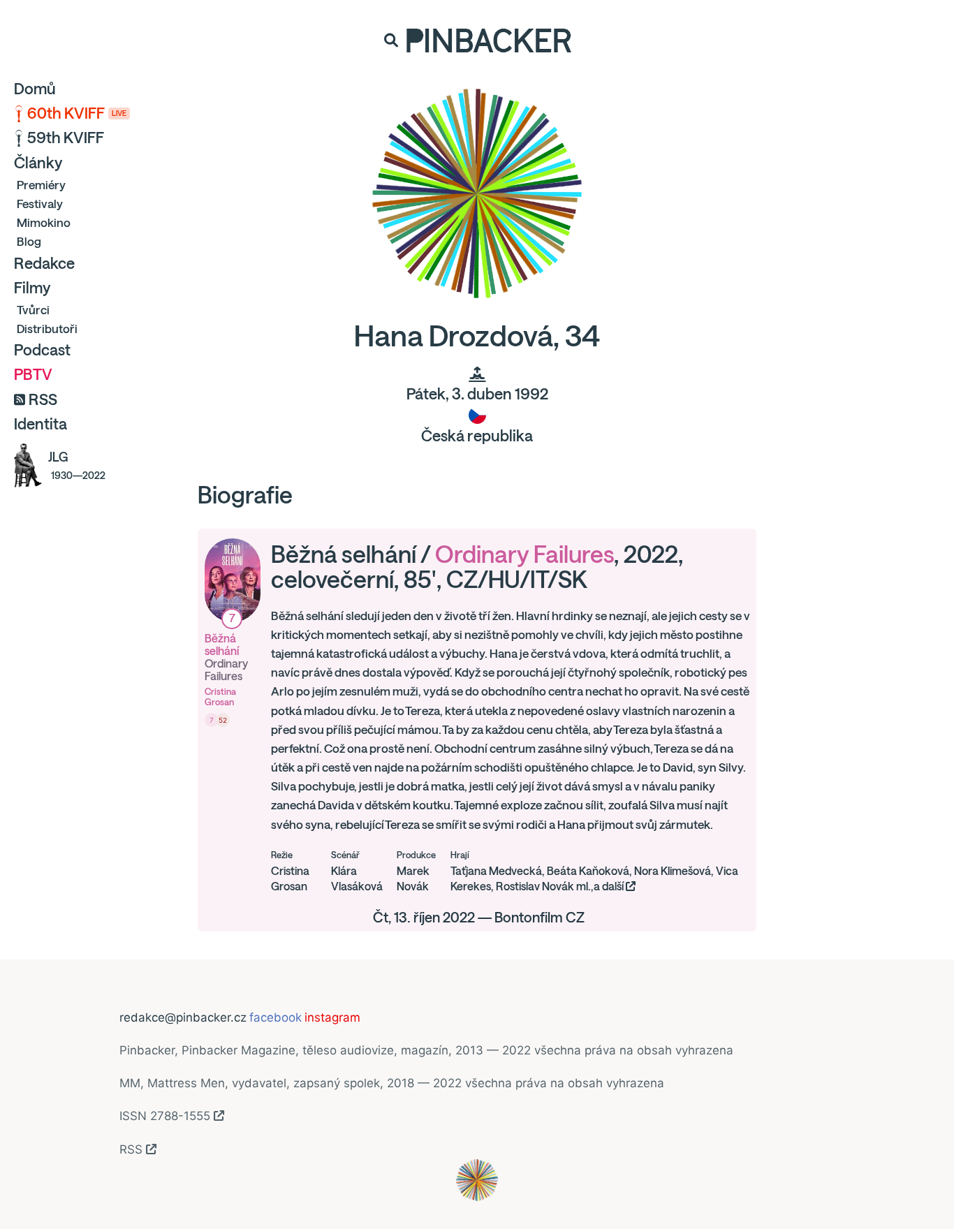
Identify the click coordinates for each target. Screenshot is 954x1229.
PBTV (33, 374)
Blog (29, 241)
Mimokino (44, 222)
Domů (35, 88)
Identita (40, 423)
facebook (275, 1017)
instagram (332, 1017)
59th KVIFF (65, 137)
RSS (43, 399)
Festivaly (40, 203)
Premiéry (41, 184)
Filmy (32, 287)
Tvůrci (33, 309)
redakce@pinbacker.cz (183, 1017)
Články (38, 162)
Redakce (44, 263)
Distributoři (47, 328)
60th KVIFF (76, 113)
